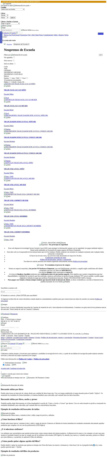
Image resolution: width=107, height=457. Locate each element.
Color (6, 67)
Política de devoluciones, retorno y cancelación (55, 259)
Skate (37, 35)
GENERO (7, 70)
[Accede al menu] (3, 26)
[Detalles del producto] (8, 86)
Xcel (24, 78)
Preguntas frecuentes (80, 337)
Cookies (91, 337)
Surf (10, 35)
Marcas (6, 35)
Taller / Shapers (59, 35)
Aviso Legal (99, 337)
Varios (66, 35)
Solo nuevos (8, 60)
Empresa (31, 337)
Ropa (41, 35)
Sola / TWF (16, 78)
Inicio (3, 337)
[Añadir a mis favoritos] (5, 86)
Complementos (48, 35)
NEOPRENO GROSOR (12, 72)
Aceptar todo (5, 368)
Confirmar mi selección (17, 368)
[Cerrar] (5, 346)
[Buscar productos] (4, 344)
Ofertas (100, 34)
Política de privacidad (80, 261)
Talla (5, 68)
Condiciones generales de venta (55, 258)
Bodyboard (16, 35)
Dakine (6, 78)
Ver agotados (8, 57)
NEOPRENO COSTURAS (13, 74)
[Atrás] (2, 346)
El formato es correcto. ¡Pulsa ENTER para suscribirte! (19, 295)
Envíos (38, 337)
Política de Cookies (25, 359)
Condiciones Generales (23, 339)
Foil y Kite (31, 35)
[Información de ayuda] (21, 5)
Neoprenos (23, 35)
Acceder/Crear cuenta (20, 337)
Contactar (9, 337)
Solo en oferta (9, 64)
